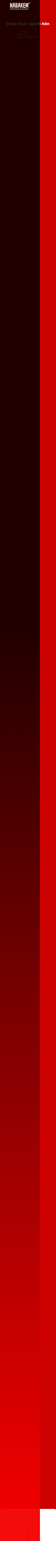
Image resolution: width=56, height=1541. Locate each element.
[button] (3, 15)
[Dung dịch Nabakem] (20, 11)
